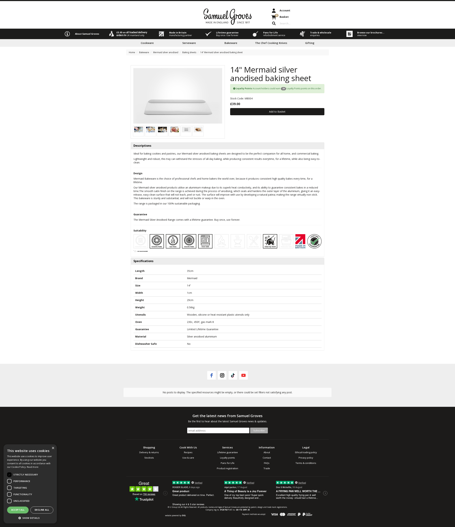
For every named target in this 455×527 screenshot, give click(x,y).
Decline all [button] (42, 509)
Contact (267, 457)
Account (285, 10)
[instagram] (222, 375)
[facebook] (211, 375)
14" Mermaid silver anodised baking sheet (221, 52)
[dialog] (30, 483)
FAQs (266, 463)
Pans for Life (227, 463)
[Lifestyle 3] (150, 129)
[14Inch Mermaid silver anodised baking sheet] (178, 96)
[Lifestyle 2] (162, 129)
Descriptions (142, 145)
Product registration (227, 468)
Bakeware (230, 43)
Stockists (149, 457)
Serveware (189, 43)
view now (361, 35)
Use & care (188, 457)
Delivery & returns (149, 452)
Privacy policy (306, 457)
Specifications (143, 261)
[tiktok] (233, 375)
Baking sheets (189, 52)
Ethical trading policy (306, 452)
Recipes (188, 452)
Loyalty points (227, 457)
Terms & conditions (306, 463)
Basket (282, 16)
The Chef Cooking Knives (271, 43)
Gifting (309, 43)
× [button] (53, 448)
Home (132, 52)
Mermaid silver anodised (165, 52)
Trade (267, 468)
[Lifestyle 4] (138, 129)
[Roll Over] (186, 129)
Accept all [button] (18, 509)
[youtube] (243, 375)
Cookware (147, 43)
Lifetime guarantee (227, 452)
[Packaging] (198, 129)
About (267, 452)
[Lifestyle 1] (174, 129)
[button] (30, 518)
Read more (33, 467)
